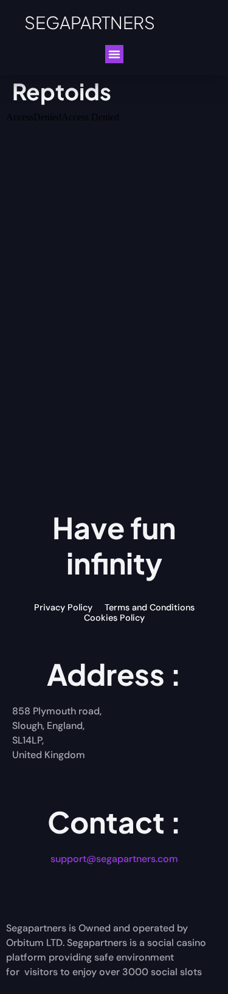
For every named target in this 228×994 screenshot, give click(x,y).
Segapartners (89, 22)
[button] (114, 54)
